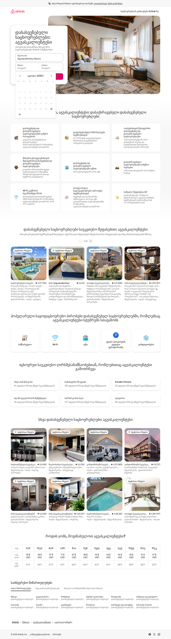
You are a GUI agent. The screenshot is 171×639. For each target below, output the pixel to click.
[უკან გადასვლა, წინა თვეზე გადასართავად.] (20, 76)
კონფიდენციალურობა (40, 634)
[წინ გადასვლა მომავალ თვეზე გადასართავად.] (51, 76)
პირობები (57, 634)
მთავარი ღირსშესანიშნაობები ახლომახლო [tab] (83, 588)
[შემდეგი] (90, 241)
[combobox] (39, 58)
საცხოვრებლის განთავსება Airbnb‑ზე (140, 11)
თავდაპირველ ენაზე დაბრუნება (108, 3)
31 (20, 114)
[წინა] (80, 241)
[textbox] (27, 68)
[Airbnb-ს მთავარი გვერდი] (18, 11)
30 (51, 109)
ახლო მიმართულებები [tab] (21, 588)
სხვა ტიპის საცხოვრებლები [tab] (47, 588)
